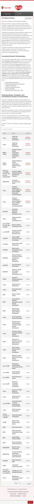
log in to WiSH (21, 111)
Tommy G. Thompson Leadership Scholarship (15, 384)
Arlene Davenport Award (16, 377)
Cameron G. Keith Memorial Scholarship (17, 391)
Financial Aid (13, 493)
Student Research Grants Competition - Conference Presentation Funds (17, 153)
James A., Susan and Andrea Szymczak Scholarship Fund (17, 272)
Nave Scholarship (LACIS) (17, 289)
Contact (24, 495)
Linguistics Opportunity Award (17, 465)
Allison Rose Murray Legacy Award (16, 422)
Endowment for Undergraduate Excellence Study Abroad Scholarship (16, 325)
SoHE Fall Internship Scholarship (15, 138)
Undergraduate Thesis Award (16, 372)
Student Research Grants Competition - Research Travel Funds (17, 164)
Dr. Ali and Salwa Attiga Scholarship (17, 317)
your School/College (18, 64)
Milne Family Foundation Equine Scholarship (17, 249)
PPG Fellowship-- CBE (17, 460)
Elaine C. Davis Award (16, 294)
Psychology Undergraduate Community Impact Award (17, 366)
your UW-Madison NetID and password (11, 61)
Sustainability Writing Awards (16, 437)
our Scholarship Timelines (11, 117)
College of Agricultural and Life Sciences (15, 84)
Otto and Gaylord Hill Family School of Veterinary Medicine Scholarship (17, 258)
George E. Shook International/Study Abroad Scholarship (17, 333)
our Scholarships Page (14, 76)
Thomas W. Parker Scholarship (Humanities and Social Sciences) (17, 454)
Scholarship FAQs (22, 493)
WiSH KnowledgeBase (15, 495)
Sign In (30, 502)
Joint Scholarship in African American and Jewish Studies (17, 403)
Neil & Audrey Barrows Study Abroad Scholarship (16, 350)
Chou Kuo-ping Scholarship (16, 284)
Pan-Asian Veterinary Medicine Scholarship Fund (17, 211)
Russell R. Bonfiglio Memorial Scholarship (17, 279)
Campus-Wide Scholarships (12, 82)
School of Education (10, 88)
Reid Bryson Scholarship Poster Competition (17, 477)
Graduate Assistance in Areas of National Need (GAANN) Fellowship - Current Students (16, 190)
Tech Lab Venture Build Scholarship (17, 442)
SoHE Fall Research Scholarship (15, 144)
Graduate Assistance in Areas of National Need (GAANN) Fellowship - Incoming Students (17, 202)
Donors (19, 14)
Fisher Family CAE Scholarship (17, 244)
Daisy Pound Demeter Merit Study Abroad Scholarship (16, 311)
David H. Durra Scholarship (16, 447)
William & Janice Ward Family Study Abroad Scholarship (17, 358)
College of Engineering (10, 85)
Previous (23, 483)
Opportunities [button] (7, 14)
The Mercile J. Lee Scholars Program (17, 471)
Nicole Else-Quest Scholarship (17, 415)
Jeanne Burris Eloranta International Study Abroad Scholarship (17, 302)
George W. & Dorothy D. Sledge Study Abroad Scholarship (17, 341)
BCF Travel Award (17, 427)
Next (29, 483)
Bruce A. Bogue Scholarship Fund (17, 225)
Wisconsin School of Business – (14, 90)
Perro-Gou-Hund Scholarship (16, 265)
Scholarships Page (13, 52)
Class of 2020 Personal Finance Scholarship (17, 238)
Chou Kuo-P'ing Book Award (16, 397)
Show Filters (28, 18)
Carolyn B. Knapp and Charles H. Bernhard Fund (17, 231)
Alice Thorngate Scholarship (16, 410)
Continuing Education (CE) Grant (16, 181)
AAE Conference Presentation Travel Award (17, 432)
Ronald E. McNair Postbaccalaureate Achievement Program (17, 173)
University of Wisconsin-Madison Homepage (18, 491)
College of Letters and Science (12, 87)
